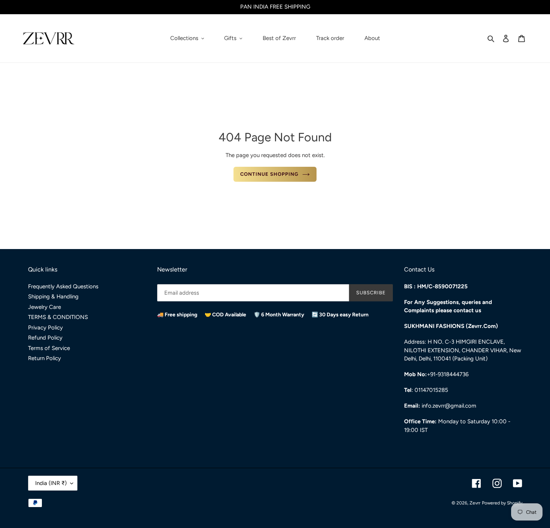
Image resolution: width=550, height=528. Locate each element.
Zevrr (475, 503)
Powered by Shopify (502, 503)
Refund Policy (45, 337)
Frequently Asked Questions (63, 286)
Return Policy (44, 358)
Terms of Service (49, 348)
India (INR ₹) (51, 483)
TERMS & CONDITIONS (58, 317)
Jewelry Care (44, 307)
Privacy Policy (45, 327)
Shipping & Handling (53, 296)
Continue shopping (269, 174)
